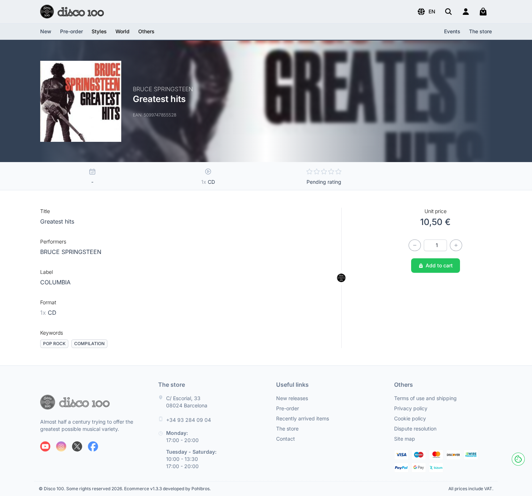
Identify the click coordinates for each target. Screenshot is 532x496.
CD (48, 312)
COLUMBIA (55, 282)
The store (480, 31)
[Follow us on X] (77, 446)
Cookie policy (410, 418)
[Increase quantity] (456, 245)
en (431, 11)
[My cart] (483, 11)
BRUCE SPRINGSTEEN (70, 251)
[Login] (465, 11)
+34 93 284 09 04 (188, 420)
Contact (285, 439)
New (45, 31)
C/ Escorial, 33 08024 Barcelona (186, 401)
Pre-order (71, 31)
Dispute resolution (415, 428)
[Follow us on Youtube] (45, 446)
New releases (292, 398)
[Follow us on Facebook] (93, 446)
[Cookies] (518, 459)
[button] (426, 11)
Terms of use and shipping (425, 398)
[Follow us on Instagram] (61, 446)
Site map (404, 439)
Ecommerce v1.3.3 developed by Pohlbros (167, 488)
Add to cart (439, 265)
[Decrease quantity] (415, 245)
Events (452, 31)
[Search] (448, 11)
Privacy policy (410, 408)
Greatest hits (57, 221)
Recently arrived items (302, 418)
